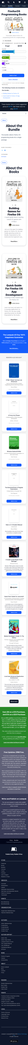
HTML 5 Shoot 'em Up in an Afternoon (14, 380)
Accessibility (4, 960)
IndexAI (3, 887)
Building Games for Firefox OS (11, 93)
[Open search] (8, 2)
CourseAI (3, 883)
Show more (14, 701)
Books (4, 6)
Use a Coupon (4, 874)
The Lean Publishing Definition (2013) (10, 1003)
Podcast (3, 873)
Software (3, 156)
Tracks (24, 6)
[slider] (9, 57)
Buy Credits (4, 985)
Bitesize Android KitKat (14, 451)
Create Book (4, 925)
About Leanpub (5, 967)
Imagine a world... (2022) (7, 1001)
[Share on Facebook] (5, 150)
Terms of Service (5, 1012)
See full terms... (14, 348)
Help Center (4, 989)
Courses (17, 6)
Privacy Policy (4, 1016)
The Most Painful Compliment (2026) (10, 996)
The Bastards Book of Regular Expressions (14, 488)
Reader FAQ (4, 987)
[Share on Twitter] (2, 150)
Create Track (4, 931)
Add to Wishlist (13, 79)
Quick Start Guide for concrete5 (14, 596)
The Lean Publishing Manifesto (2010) (10, 1005)
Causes (3, 958)
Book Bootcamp (5, 903)
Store (11, 840)
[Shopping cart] (19, 2)
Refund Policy (4, 1018)
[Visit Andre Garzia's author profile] (10, 225)
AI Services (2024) (5, 999)
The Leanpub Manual (6, 943)
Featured (3, 863)
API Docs (3, 949)
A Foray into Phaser (14, 415)
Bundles (10, 6)
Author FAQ (4, 938)
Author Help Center (6, 939)
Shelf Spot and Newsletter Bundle (9, 891)
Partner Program (5, 956)
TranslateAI (4, 895)
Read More (14, 241)
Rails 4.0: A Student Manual (14, 525)
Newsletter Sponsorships (7, 889)
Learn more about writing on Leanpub (14, 742)
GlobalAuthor (4, 885)
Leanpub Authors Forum (7, 941)
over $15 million (21, 736)
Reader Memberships (6, 983)
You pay (4, 67)
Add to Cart (13, 75)
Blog (2, 968)
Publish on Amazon (6, 893)
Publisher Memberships (7, 912)
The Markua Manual (6, 947)
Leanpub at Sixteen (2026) (7, 997)
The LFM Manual (5, 945)
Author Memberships (6, 923)
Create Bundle (5, 927)
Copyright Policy (5, 1014)
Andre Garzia (15, 32)
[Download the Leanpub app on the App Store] (14, 1041)
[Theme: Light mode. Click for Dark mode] (14, 2)
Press (2, 972)
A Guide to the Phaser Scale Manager (14, 560)
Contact (3, 970)
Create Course (5, 929)
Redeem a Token (5, 876)
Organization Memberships (8, 910)
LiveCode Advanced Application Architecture (14, 677)
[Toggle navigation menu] (26, 113)
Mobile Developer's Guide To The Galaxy (14, 636)
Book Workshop (5, 902)
